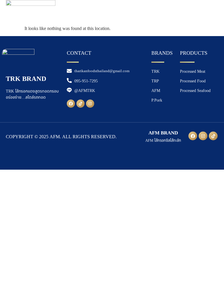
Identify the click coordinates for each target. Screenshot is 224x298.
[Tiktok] (80, 104)
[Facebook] (71, 104)
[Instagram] (90, 104)
